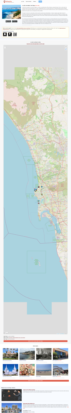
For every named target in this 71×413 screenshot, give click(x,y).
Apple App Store (62, 28)
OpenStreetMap (62, 333)
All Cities (22, 1)
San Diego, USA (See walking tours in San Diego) (17, 337)
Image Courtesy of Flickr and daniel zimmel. (41, 362)
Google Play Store (6, 29)
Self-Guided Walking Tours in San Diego (23, 28)
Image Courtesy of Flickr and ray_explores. (58, 362)
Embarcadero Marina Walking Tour (29, 403)
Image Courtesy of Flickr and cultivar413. (8, 362)
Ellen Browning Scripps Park (7, 360)
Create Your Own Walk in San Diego (29, 389)
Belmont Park (55, 376)
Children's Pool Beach (22, 360)
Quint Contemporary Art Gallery (24, 376)
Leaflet (58, 333)
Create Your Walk (28, 1)
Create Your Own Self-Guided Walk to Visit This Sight (35, 44)
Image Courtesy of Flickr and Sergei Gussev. (24, 362)
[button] (35, 189)
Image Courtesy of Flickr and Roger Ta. (27, 24)
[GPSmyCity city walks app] (9, 1)
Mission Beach (38, 376)
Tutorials (34, 1)
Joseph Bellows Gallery (39, 360)
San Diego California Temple (7, 376)
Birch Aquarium (55, 360)
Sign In (40, 1)
